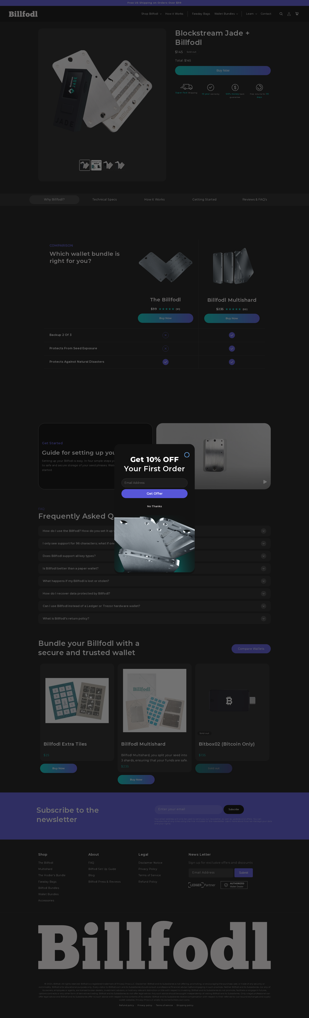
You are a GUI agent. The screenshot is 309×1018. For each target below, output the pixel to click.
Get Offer (155, 494)
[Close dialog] (187, 455)
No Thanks (154, 506)
